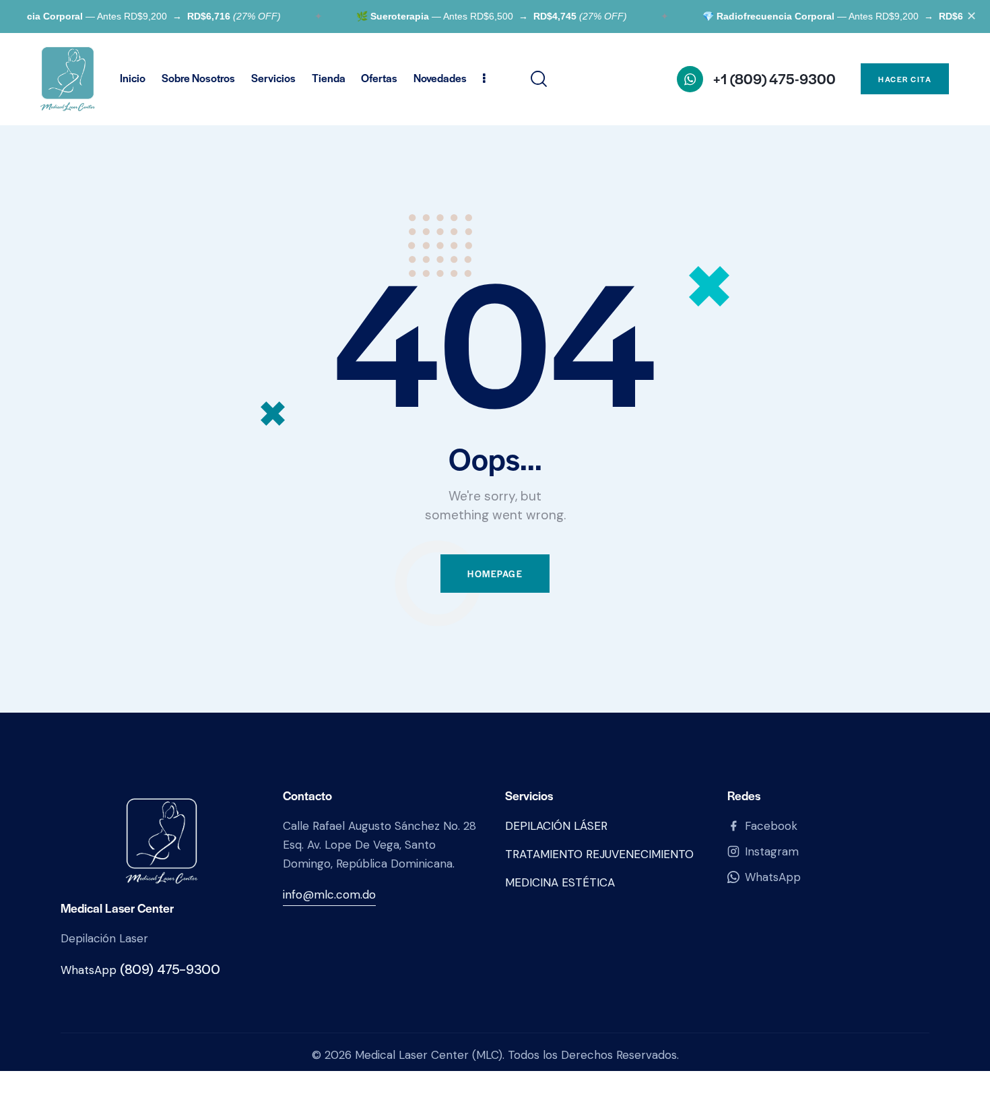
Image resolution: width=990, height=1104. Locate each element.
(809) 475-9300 (170, 969)
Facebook (771, 825)
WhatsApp (773, 877)
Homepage (495, 573)
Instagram (772, 851)
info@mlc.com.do (329, 894)
